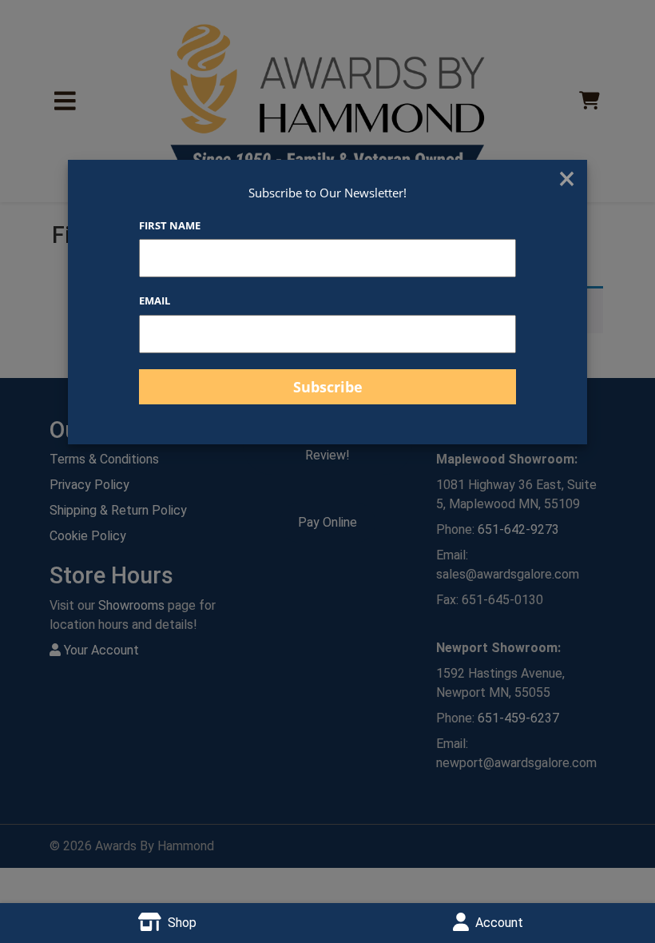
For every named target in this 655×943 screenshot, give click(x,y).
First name (169, 225)
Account (499, 922)
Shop (182, 922)
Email (154, 300)
